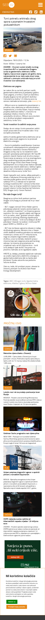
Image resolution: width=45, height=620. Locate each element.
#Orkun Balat (31, 283)
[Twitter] (10, 55)
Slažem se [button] (11, 602)
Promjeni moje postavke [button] (16, 607)
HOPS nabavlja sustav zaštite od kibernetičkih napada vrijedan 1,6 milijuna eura (20, 521)
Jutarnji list (36, 101)
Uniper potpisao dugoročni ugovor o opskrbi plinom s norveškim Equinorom (21, 473)
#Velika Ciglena (18, 283)
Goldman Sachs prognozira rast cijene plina (21, 433)
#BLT (11, 281)
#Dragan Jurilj (20, 281)
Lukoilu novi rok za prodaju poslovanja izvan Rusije (21, 393)
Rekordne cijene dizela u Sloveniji (17, 353)
